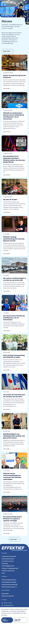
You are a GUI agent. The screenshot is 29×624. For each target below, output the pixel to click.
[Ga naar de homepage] (9, 2)
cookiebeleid (16, 613)
